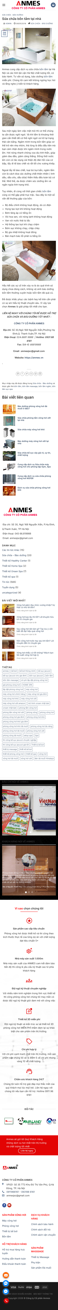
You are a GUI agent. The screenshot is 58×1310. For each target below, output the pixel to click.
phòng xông (32, 712)
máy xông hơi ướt (28, 699)
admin (8, 23)
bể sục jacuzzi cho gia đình (14, 676)
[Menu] (3, 4)
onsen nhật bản (9, 708)
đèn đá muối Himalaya (44, 758)
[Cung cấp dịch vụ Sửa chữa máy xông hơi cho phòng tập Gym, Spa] (10, 467)
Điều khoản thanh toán (14, 1263)
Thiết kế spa (8, 576)
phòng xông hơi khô (36, 717)
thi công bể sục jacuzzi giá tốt (16, 745)
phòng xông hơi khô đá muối (15, 726)
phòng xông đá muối (12, 735)
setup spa (28, 735)
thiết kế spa (31, 754)
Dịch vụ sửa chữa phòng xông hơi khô (34, 489)
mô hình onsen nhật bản (38, 703)
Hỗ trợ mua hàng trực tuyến (13, 1251)
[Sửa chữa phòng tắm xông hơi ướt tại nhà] (10, 421)
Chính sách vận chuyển (43, 1234)
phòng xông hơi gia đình (13, 717)
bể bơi (14, 671)
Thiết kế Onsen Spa (12, 571)
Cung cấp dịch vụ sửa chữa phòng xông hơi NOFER (34, 477)
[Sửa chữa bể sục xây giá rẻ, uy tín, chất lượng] (10, 456)
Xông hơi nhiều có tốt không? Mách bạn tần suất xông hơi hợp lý (35, 654)
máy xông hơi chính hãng (14, 694)
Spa (36, 735)
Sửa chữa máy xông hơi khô (31, 429)
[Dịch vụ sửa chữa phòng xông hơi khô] (10, 491)
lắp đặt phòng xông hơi (13, 689)
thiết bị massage (10, 749)
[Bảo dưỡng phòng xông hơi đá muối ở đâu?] (10, 409)
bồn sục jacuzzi (36, 676)
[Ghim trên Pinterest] (36, 374)
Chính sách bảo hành (42, 1224)
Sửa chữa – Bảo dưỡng (14, 555)
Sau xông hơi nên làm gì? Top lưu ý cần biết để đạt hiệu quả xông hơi (35, 630)
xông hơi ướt (26, 758)
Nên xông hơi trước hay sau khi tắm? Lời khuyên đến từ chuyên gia (35, 642)
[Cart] (53, 5)
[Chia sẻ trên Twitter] (27, 374)
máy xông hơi (32, 689)
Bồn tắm (6, 1236)
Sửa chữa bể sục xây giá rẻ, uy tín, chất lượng (34, 454)
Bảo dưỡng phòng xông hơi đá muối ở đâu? (32, 407)
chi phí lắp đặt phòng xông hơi (34, 680)
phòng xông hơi (47, 712)
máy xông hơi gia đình (37, 694)
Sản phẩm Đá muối (41, 1267)
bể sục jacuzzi (44, 671)
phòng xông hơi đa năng (41, 726)
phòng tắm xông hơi (28, 708)
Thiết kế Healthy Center (14, 560)
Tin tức (5, 582)
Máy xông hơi (9, 1220)
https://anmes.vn (34, 357)
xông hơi (43, 754)
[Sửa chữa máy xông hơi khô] (10, 432)
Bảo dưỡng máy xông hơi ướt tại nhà (33, 442)
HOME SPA (27, 685)
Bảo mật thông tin (43, 1294)
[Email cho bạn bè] (31, 374)
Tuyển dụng (8, 587)
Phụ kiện (35, 1262)
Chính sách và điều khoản (18, 1294)
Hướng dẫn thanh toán (14, 1258)
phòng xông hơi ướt (35, 731)
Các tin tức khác (10, 550)
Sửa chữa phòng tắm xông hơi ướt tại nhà (34, 419)
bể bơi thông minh (27, 671)
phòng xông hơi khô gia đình (15, 722)
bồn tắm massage (29, 386)
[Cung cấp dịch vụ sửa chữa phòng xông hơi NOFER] (10, 479)
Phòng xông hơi (10, 1225)
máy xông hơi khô (10, 699)
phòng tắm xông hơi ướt (13, 712)
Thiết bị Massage (40, 1257)
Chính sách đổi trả (40, 1229)
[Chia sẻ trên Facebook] (22, 374)
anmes (6, 671)
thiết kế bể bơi (26, 749)
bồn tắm (43, 69)
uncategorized (9, 592)
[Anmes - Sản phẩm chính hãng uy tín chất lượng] (28, 5)
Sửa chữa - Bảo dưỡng (12, 15)
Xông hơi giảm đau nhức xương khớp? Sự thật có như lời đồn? (36, 606)
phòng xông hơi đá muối (13, 731)
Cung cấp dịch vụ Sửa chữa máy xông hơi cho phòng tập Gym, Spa (34, 465)
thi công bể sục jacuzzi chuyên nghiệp (19, 740)
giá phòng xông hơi (11, 685)
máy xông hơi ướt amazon (14, 703)
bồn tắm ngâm (45, 386)
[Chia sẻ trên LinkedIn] (40, 374)
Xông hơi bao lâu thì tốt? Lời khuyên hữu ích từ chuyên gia (35, 618)
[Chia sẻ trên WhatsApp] (18, 374)
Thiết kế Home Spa (12, 565)
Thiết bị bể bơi (38, 745)
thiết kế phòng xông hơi (13, 754)
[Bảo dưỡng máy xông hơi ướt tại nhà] (10, 444)
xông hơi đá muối (10, 758)
